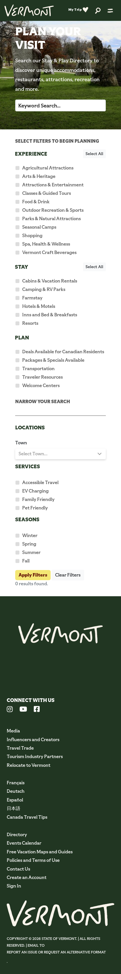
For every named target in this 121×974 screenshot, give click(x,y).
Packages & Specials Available (53, 360)
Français (15, 782)
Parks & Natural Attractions (51, 218)
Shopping (32, 235)
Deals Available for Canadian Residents (63, 351)
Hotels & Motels (38, 306)
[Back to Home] (29, 10)
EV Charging (35, 491)
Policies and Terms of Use (33, 860)
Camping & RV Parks (43, 289)
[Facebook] (37, 710)
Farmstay (32, 298)
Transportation (38, 368)
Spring (29, 544)
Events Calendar (24, 843)
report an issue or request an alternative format (56, 952)
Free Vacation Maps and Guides (40, 851)
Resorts (30, 323)
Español (15, 800)
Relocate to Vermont (28, 765)
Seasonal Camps (39, 227)
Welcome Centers (41, 385)
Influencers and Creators (33, 739)
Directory (17, 834)
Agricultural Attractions (47, 168)
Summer (31, 552)
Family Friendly (38, 499)
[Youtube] (23, 710)
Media (13, 731)
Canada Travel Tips (27, 817)
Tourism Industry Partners (35, 756)
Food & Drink (36, 201)
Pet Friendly (35, 508)
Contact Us (18, 869)
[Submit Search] (94, 105)
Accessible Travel (40, 482)
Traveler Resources (42, 377)
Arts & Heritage (38, 176)
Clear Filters (67, 575)
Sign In (14, 886)
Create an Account (26, 877)
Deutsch (15, 791)
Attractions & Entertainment (53, 184)
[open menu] (110, 10)
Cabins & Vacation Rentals (49, 281)
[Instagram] (10, 710)
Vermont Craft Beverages (49, 252)
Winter (29, 535)
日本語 (13, 808)
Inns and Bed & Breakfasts (49, 314)
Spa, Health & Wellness (46, 244)
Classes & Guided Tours (46, 193)
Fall (26, 561)
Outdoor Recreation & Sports (53, 210)
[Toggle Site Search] (98, 10)
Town (21, 442)
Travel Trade (20, 748)
